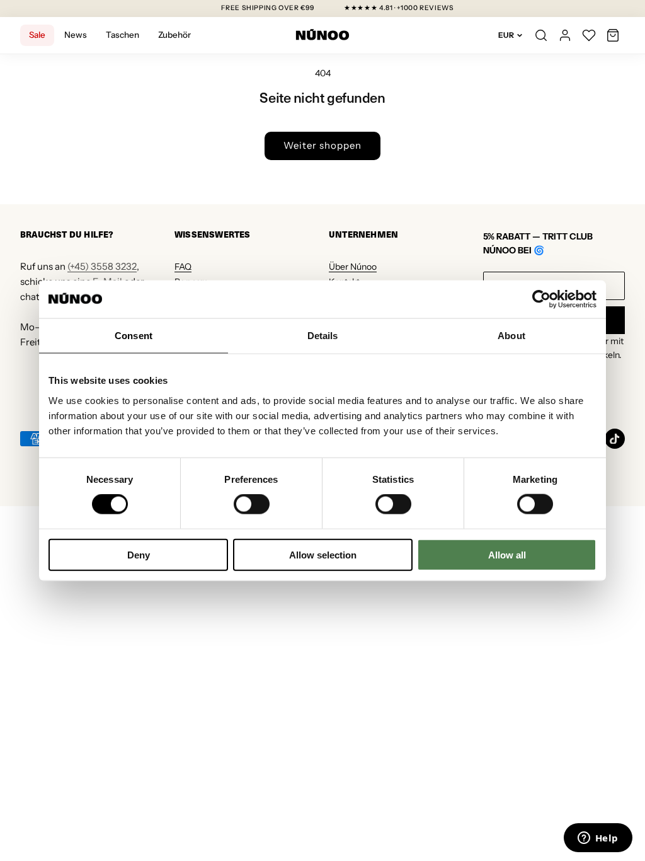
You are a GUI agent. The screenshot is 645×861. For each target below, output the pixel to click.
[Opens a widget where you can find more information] (597, 839)
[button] (613, 35)
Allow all (507, 554)
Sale (37, 35)
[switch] (252, 504)
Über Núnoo (353, 266)
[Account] (565, 35)
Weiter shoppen (322, 145)
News (75, 35)
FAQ (182, 266)
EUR (506, 35)
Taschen (122, 35)
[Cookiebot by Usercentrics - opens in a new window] (541, 299)
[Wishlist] (589, 35)
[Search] (541, 35)
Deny (138, 554)
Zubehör (174, 35)
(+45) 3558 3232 (102, 266)
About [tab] (511, 335)
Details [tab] (322, 335)
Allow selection (323, 554)
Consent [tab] (133, 335)
